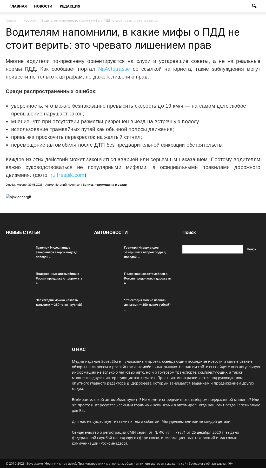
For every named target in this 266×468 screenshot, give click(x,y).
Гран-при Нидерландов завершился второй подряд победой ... (56, 252)
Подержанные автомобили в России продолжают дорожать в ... (59, 278)
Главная (18, 6)
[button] (254, 6)
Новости (43, 6)
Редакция (70, 6)
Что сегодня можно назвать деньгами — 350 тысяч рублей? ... (59, 304)
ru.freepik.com (68, 175)
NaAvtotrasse (114, 69)
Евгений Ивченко (67, 184)
